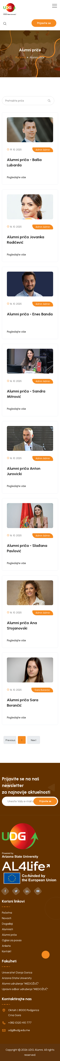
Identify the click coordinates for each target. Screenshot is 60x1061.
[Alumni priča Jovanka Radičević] (30, 206)
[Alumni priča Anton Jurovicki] (30, 438)
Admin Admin (43, 149)
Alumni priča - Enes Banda (30, 314)
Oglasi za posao (12, 940)
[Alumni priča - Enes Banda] (30, 284)
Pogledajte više (16, 177)
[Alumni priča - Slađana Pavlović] (30, 515)
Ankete (6, 945)
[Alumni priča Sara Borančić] (30, 669)
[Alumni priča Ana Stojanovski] (30, 592)
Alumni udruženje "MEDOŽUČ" (20, 983)
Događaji (7, 923)
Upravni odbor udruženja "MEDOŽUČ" (25, 989)
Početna (7, 912)
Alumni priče (9, 934)
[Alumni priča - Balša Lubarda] (30, 129)
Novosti (6, 918)
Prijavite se (44, 23)
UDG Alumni (35, 1049)
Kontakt (6, 951)
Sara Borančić (42, 690)
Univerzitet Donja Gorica (17, 972)
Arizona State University (17, 978)
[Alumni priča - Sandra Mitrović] (30, 361)
